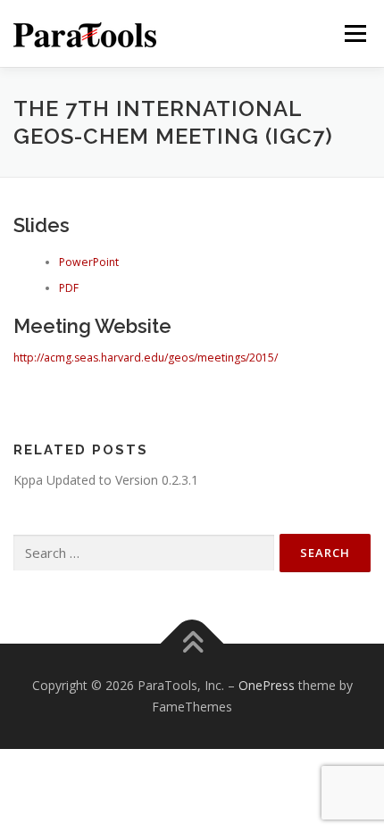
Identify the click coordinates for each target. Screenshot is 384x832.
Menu (354, 33)
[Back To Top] (192, 644)
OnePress (266, 685)
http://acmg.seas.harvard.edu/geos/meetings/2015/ (145, 357)
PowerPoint (89, 262)
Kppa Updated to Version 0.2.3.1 (105, 479)
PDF (69, 287)
